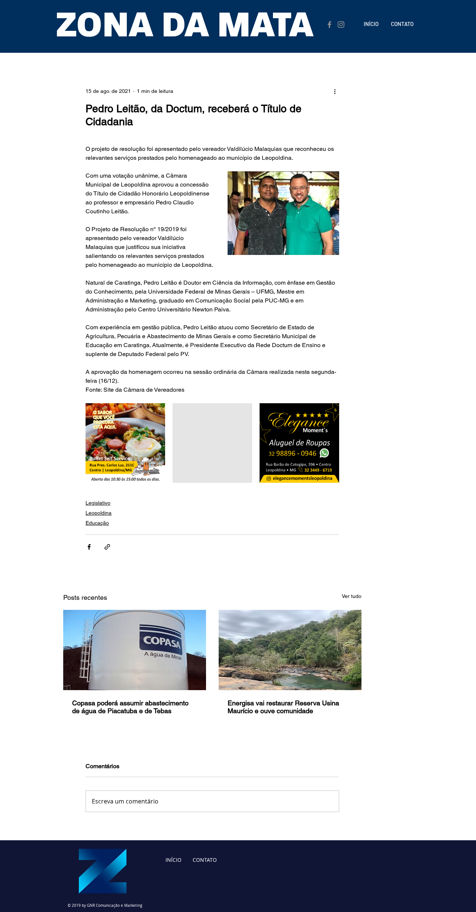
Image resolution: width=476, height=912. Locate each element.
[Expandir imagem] (125, 443)
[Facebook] (329, 24)
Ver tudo (351, 596)
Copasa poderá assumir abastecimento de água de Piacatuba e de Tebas (130, 707)
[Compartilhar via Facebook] (89, 546)
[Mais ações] (334, 91)
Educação (97, 523)
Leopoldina (99, 513)
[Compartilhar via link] (107, 546)
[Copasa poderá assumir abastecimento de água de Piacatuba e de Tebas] (134, 650)
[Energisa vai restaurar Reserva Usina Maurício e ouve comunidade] (290, 650)
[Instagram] (341, 24)
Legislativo (98, 503)
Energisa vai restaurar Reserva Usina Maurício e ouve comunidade (283, 707)
